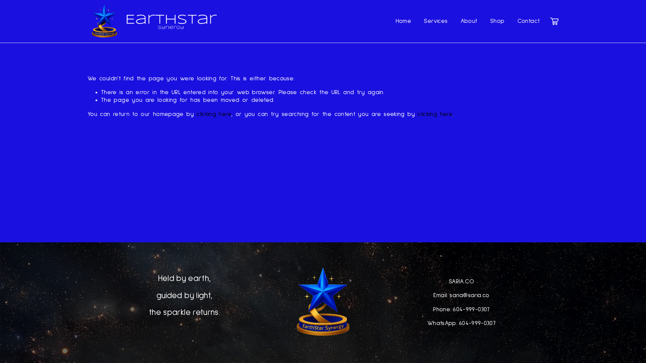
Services (435, 21)
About (469, 21)
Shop (497, 21)
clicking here (213, 114)
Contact (528, 21)
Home (403, 21)
